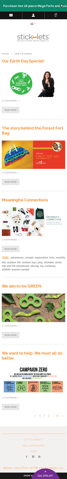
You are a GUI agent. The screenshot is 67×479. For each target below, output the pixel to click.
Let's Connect (33, 439)
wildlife (6, 269)
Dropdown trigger (33, 15)
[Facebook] (27, 459)
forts (51, 257)
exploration (41, 257)
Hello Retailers (33, 445)
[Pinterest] (39, 459)
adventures (16, 257)
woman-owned (20, 269)
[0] (56, 14)
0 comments (9, 100)
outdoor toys (29, 262)
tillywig (34, 265)
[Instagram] (33, 459)
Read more (11, 110)
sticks (58, 262)
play (40, 262)
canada (29, 257)
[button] (61, 5)
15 (57, 415)
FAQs (33, 451)
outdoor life (13, 262)
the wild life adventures (15, 265)
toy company (47, 265)
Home (5, 53)
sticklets (49, 262)
